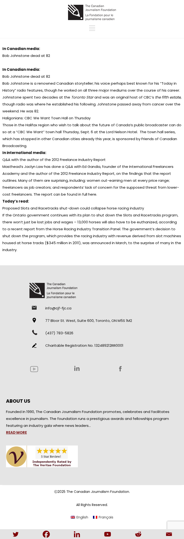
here (92, 194)
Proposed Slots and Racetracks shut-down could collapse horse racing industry (73, 208)
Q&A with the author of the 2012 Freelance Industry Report (54, 159)
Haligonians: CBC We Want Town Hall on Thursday (46, 118)
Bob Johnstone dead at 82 (26, 55)
